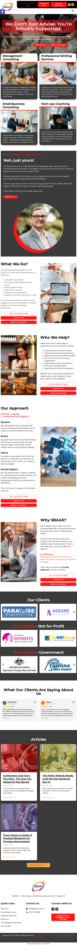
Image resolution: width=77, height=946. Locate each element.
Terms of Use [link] (63, 935)
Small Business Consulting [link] (14, 105)
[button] (72, 10)
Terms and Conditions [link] (33, 943)
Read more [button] (6, 718)
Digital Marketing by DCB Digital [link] (45, 935)
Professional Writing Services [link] (56, 57)
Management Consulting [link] (12, 57)
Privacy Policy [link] (46, 943)
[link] (2, 11)
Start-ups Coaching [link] (55, 104)
